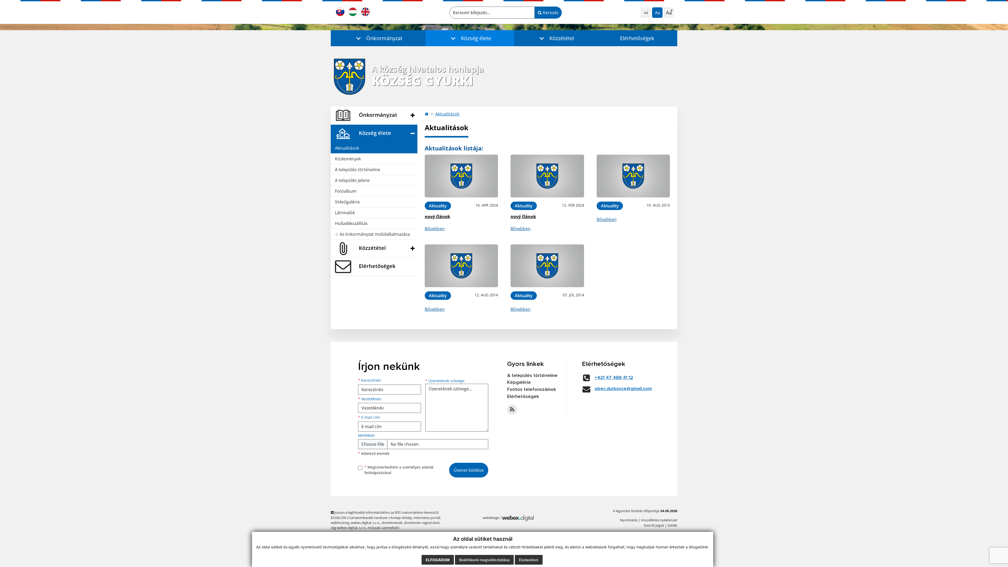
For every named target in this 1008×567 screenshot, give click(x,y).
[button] (378, 38)
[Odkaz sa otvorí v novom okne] (512, 409)
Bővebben (435, 229)
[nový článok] (461, 176)
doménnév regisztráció (422, 522)
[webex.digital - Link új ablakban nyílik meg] (518, 518)
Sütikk (672, 525)
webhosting (340, 522)
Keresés (550, 12)
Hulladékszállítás (351, 223)
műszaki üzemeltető (383, 527)
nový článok (437, 216)
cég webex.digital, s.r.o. (348, 527)
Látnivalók (345, 213)
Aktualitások (347, 148)
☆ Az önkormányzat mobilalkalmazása (372, 234)
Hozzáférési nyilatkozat (659, 520)
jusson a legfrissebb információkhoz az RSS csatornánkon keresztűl (386, 512)
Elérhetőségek (637, 38)
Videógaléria (347, 202)
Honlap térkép (400, 517)
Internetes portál (426, 517)
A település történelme (357, 169)
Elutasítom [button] (528, 560)
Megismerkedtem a (398, 470)
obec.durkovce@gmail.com (623, 388)
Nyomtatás (629, 520)
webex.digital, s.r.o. (365, 522)
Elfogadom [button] (438, 560)
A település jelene (352, 180)
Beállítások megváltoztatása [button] (484, 560)
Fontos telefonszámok (531, 389)
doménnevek (392, 522)
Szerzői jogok (654, 525)
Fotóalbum (345, 191)
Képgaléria (519, 382)
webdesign (491, 517)
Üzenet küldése (469, 470)
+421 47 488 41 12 (614, 377)
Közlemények (348, 159)
